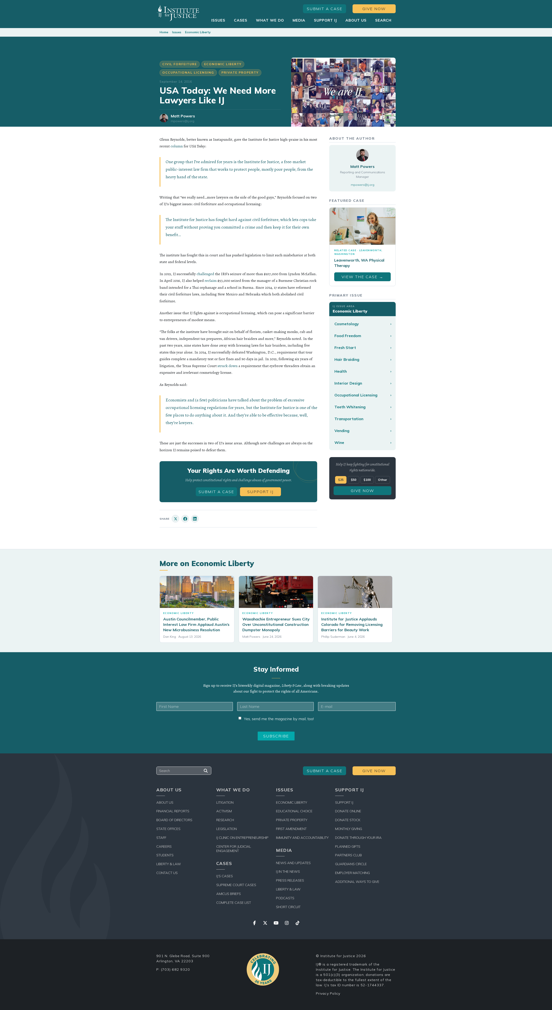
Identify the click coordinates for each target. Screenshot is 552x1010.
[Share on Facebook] (185, 518)
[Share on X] (175, 518)
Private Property (240, 72)
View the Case (362, 276)
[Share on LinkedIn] (195, 518)
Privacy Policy (328, 993)
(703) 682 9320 (175, 969)
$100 (367, 480)
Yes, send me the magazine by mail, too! (279, 718)
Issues (176, 32)
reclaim (211, 280)
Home (164, 32)
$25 (340, 480)
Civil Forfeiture (179, 64)
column (177, 146)
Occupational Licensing (188, 72)
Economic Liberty (198, 32)
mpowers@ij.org (182, 121)
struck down (228, 365)
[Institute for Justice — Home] (177, 13)
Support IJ (260, 491)
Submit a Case (324, 8)
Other (382, 480)
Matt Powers (183, 116)
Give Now (374, 8)
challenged (205, 273)
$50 (353, 480)
